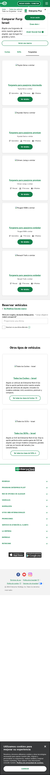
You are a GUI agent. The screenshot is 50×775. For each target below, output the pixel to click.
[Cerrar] (45, 746)
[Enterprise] (3, 3)
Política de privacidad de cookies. (30, 763)
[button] (46, 3)
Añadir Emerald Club (33, 32)
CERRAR (25, 769)
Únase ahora (34, 24)
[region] (25, 758)
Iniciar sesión (35, 17)
